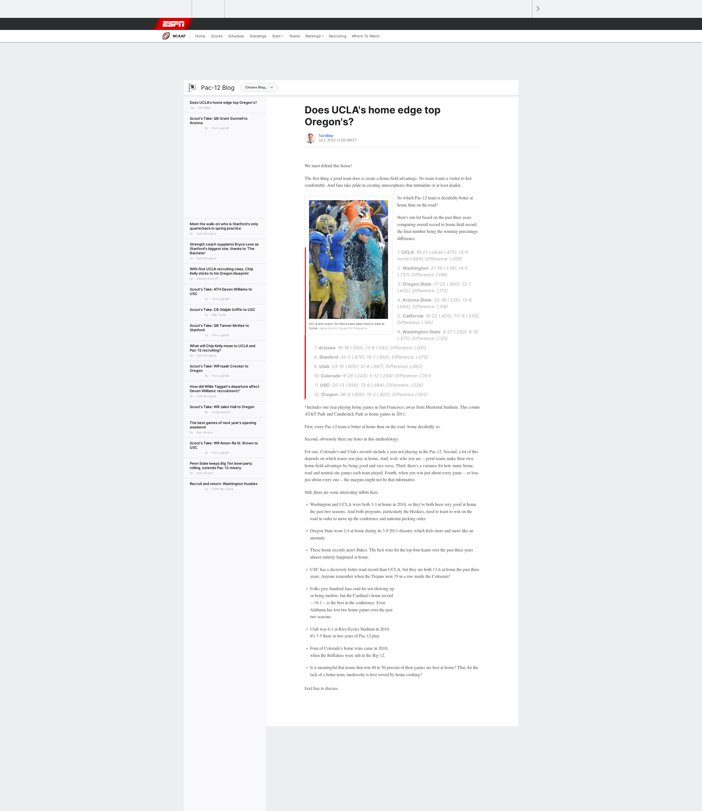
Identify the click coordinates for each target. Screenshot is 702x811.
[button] (525, 24)
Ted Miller (326, 136)
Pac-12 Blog (217, 87)
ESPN (174, 24)
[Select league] (176, 9)
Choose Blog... (256, 87)
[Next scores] (537, 9)
